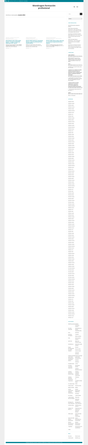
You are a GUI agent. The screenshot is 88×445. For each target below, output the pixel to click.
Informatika (77, 393)
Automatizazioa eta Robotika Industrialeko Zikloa (78, 329)
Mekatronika (77, 397)
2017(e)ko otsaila (71, 275)
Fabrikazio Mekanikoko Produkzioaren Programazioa (70, 379)
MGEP (27, 44)
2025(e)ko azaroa (71, 112)
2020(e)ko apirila (71, 218)
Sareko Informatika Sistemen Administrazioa (78, 415)
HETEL (76, 383)
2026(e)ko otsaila (71, 108)
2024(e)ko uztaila (71, 134)
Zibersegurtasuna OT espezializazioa (78, 427)
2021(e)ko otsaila (71, 202)
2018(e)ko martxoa (71, 262)
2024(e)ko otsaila (71, 143)
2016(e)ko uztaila (71, 282)
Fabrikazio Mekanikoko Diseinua (31, 37)
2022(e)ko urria (70, 169)
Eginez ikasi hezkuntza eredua (51, 37)
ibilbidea (76, 387)
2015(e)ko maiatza (71, 304)
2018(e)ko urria (70, 249)
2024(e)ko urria (70, 130)
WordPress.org (77, 437)
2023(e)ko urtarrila (71, 163)
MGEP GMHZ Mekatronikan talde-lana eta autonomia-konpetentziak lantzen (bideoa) (55, 42)
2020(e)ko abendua (71, 205)
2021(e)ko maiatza (71, 196)
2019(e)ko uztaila (71, 233)
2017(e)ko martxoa (71, 273)
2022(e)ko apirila (71, 178)
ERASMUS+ (77, 361)
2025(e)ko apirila (71, 119)
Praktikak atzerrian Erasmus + (78, 406)
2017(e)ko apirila (71, 271)
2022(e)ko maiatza (71, 176)
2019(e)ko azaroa (71, 227)
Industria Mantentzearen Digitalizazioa (77, 390)
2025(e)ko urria (70, 114)
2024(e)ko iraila (70, 132)
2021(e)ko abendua (71, 185)
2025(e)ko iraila (70, 116)
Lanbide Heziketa (78, 395)
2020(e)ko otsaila (71, 222)
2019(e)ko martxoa (71, 240)
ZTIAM (69, 429)
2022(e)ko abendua (71, 165)
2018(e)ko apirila (71, 260)
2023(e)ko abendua (71, 147)
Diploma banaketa (78, 336)
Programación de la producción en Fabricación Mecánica (78, 410)
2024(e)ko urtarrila (71, 145)
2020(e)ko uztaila (71, 213)
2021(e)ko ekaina (71, 194)
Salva (69, 63)
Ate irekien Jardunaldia (70, 329)
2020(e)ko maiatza (71, 216)
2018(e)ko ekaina (71, 257)
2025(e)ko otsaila (71, 123)
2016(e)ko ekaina (71, 284)
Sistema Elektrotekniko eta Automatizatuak (78, 419)
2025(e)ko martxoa (71, 121)
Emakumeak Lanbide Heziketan (78, 345)
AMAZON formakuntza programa (77, 325)
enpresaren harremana (77, 353)
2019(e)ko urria (70, 229)
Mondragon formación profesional (43, 6)
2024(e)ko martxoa (71, 141)
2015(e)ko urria (70, 299)
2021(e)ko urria (70, 189)
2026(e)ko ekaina (71, 101)
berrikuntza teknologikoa (70, 335)
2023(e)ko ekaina (71, 154)
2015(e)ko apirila (71, 306)
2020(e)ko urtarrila (71, 224)
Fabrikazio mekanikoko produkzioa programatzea (77, 373)
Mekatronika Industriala (9, 38)
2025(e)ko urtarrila (71, 125)
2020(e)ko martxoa (71, 220)
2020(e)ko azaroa (71, 207)
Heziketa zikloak (70, 385)
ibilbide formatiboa (71, 387)
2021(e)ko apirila (71, 198)
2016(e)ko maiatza (71, 286)
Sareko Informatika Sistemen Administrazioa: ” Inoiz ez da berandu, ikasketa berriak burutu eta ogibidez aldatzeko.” (74, 41)
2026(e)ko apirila (71, 105)
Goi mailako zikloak (71, 383)
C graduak (77, 334)
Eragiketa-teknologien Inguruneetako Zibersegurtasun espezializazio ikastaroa (71, 358)
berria (69, 332)
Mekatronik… (15, 46)
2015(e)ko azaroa (71, 297)
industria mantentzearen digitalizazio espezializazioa (70, 391)
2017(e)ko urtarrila (71, 277)
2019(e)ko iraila (70, 231)
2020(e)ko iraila (70, 211)
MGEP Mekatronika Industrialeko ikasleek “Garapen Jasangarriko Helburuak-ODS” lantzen (13, 42)
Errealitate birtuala (71, 363)
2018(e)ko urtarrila (71, 266)
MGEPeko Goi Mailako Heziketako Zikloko (52, 44)
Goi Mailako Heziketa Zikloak (14, 37)
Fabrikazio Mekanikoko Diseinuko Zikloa (70, 372)
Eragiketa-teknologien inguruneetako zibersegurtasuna (78, 357)
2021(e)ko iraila (70, 191)
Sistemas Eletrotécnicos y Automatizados (77, 423)
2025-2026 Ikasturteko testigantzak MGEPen (74, 26)
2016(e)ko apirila (71, 288)
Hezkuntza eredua (58, 38)
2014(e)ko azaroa (71, 315)
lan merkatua (70, 395)
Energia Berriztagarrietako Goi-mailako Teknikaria (71, 349)
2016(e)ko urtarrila (71, 293)
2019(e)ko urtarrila (71, 244)
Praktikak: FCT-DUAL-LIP (70, 409)
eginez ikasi (7, 37)
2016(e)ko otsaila (71, 291)
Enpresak (76, 347)
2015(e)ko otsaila (71, 310)
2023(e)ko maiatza (71, 156)
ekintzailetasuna (70, 344)
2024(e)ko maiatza (71, 138)
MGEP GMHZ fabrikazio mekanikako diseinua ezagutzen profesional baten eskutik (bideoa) (34, 42)
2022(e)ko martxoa (71, 180)
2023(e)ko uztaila (71, 152)
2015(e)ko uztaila (71, 302)
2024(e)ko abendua (71, 127)
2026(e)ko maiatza (71, 103)
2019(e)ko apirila (71, 238)
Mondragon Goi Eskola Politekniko (11, 44)
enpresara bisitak (78, 350)
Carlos (69, 92)
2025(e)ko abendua (71, 110)
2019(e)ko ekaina (71, 235)
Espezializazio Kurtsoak (77, 366)
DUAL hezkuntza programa (78, 339)
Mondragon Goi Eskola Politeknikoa (11, 39)
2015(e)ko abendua (71, 295)
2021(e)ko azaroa (71, 187)
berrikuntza (77, 332)
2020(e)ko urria (70, 209)
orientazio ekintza (71, 405)
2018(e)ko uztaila (71, 255)
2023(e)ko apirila (71, 158)
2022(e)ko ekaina (71, 174)
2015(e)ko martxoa (71, 308)
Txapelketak (70, 426)
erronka (76, 363)
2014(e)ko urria (70, 317)
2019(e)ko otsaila (71, 242)
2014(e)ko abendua (71, 313)
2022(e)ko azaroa (71, 167)
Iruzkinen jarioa (70, 437)
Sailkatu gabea (70, 413)
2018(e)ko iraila (70, 251)
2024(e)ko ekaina (71, 136)
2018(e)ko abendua (71, 246)
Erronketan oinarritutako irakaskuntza (70, 366)
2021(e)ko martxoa (71, 200)
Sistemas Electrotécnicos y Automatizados (71, 423)
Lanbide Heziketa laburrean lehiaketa (71, 398)
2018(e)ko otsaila (71, 264)
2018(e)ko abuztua (71, 253)
